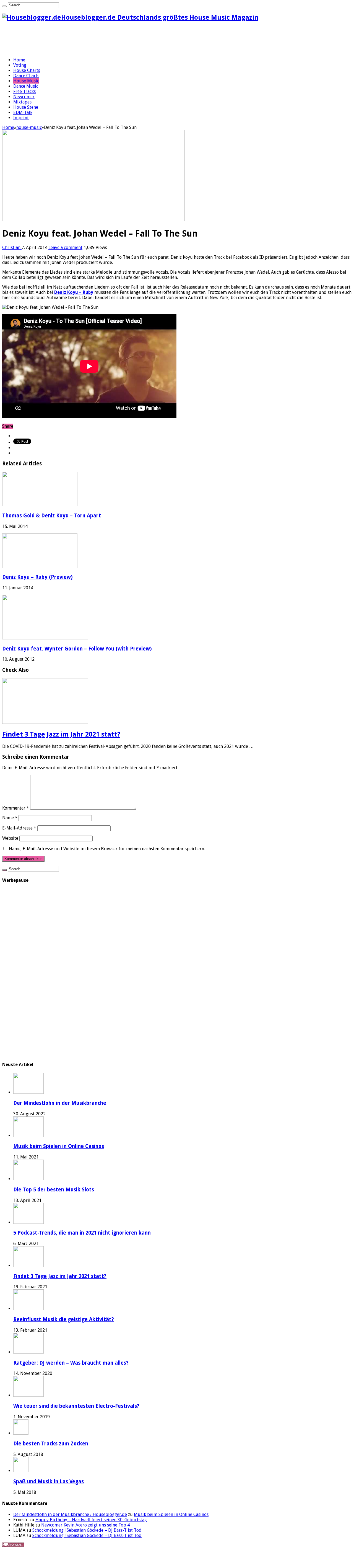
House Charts (26, 70)
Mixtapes (22, 102)
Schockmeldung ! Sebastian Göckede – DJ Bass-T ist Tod (87, 1530)
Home (19, 60)
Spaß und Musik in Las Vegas (48, 1481)
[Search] (4, 6)
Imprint (21, 117)
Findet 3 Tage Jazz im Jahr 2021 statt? (61, 734)
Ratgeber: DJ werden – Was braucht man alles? (71, 1363)
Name (9, 817)
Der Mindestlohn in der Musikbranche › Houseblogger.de (70, 1514)
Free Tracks (24, 91)
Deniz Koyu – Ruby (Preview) (37, 577)
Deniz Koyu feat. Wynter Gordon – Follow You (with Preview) (77, 649)
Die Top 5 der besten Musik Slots (53, 1190)
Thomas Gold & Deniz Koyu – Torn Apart (51, 516)
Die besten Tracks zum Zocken (50, 1444)
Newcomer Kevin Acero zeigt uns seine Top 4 (85, 1525)
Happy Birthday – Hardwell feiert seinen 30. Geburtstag (91, 1519)
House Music (26, 81)
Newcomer (24, 96)
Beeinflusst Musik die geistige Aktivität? (63, 1319)
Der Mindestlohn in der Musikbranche (59, 1103)
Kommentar (15, 808)
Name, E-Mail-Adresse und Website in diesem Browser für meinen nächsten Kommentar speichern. (107, 848)
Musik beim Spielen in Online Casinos (58, 1146)
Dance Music (25, 86)
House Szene (25, 107)
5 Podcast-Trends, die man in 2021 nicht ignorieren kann (82, 1233)
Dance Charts (26, 75)
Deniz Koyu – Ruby (73, 292)
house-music (29, 127)
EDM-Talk (22, 112)
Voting (19, 65)
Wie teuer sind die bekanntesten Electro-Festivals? (76, 1406)
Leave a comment (65, 247)
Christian (12, 247)
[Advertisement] (103, 39)
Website (10, 838)
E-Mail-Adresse (19, 828)
